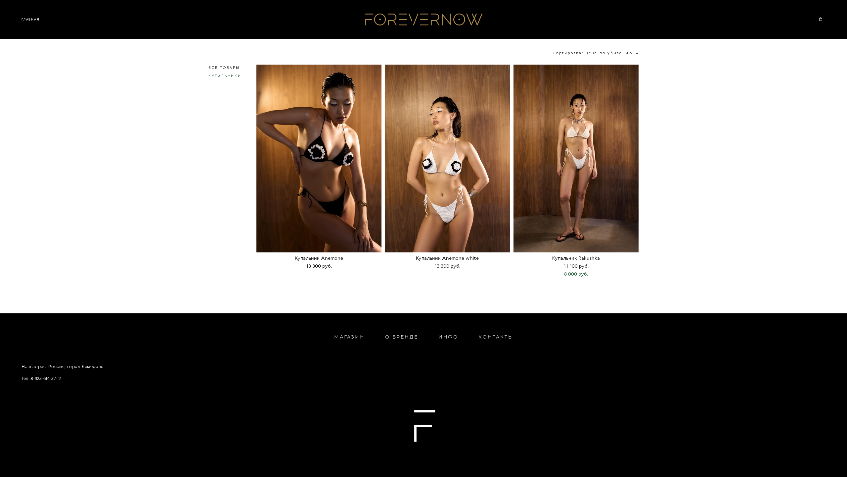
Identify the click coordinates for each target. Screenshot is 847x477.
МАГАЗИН (349, 337)
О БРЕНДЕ (401, 337)
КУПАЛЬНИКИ (225, 76)
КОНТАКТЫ (495, 337)
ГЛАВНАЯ (31, 19)
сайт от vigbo (423, 460)
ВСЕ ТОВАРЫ (224, 68)
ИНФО (448, 337)
